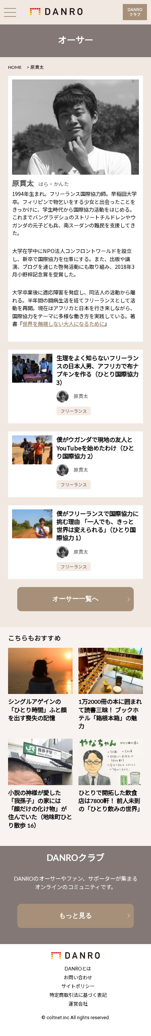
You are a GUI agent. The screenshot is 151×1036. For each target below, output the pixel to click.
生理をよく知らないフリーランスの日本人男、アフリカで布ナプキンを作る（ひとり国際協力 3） (97, 370)
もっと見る (75, 915)
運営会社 (78, 1004)
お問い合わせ (78, 978)
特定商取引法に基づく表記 (78, 995)
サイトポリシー (78, 986)
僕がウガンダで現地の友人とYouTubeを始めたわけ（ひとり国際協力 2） (95, 447)
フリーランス (73, 411)
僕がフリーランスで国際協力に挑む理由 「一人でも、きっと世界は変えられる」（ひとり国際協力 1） (97, 525)
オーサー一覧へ (75, 598)
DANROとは (78, 969)
